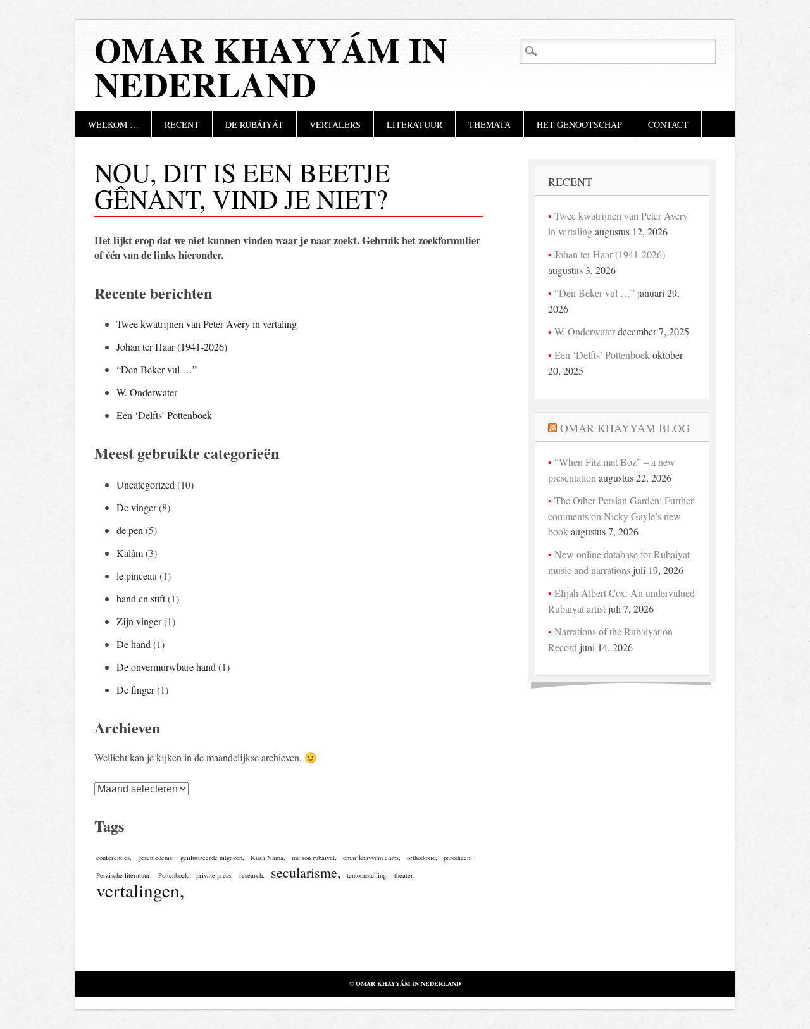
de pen (129, 530)
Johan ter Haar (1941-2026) (171, 346)
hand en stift (140, 598)
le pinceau (136, 575)
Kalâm (129, 552)
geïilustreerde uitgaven (211, 857)
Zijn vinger (138, 621)
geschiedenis (155, 857)
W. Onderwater (146, 392)
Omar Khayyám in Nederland (270, 66)
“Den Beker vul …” (156, 369)
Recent (182, 124)
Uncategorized (145, 484)
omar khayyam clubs (371, 857)
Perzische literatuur (123, 875)
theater (403, 875)
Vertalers (335, 124)
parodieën (457, 857)
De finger (135, 689)
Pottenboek (173, 875)
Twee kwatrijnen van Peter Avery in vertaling (206, 323)
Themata (489, 124)
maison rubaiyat (313, 857)
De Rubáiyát (254, 124)
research (251, 875)
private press (213, 875)
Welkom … (113, 124)
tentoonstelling (366, 875)
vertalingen (138, 890)
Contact (668, 124)
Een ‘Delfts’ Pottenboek (164, 414)
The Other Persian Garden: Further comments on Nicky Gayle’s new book (621, 516)
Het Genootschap (579, 124)
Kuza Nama (267, 857)
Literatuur (414, 124)
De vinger (136, 507)
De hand (133, 644)
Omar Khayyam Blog (625, 427)
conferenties (113, 857)
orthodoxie (421, 857)
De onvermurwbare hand (166, 666)
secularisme (304, 872)
